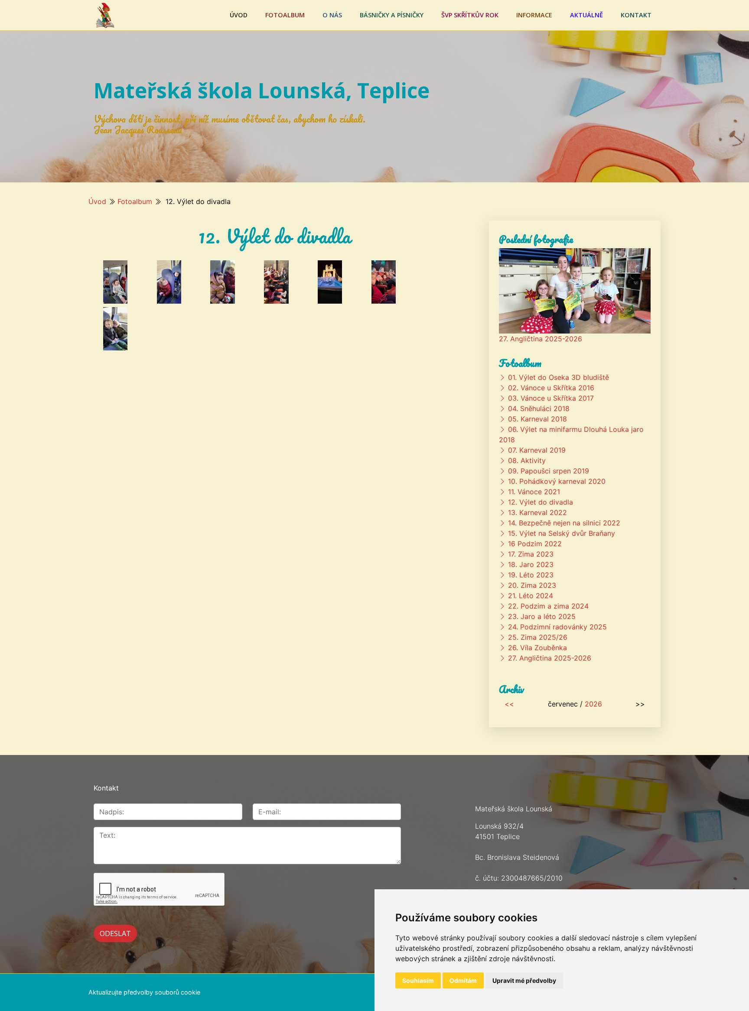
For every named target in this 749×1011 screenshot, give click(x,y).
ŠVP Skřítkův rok (469, 15)
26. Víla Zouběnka (537, 647)
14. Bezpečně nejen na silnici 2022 (564, 522)
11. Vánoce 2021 (534, 491)
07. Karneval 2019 (537, 450)
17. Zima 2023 (531, 554)
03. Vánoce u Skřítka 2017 (551, 398)
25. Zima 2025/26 (537, 637)
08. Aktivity (527, 460)
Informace (534, 15)
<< (509, 704)
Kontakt (636, 15)
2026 (593, 704)
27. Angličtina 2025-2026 (540, 338)
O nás (332, 15)
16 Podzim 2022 (535, 543)
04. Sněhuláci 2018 (539, 408)
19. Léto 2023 (531, 574)
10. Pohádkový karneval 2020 (557, 481)
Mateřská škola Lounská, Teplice (262, 90)
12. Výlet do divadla (540, 502)
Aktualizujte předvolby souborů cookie (144, 992)
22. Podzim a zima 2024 (548, 606)
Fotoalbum (285, 15)
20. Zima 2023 (532, 585)
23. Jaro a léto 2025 (542, 616)
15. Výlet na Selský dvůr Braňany (561, 533)
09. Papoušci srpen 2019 (548, 471)
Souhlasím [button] (418, 980)
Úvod (238, 15)
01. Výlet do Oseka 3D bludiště (558, 377)
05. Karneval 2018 (537, 419)
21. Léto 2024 (530, 595)
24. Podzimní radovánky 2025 (557, 626)
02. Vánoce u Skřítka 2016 (551, 387)
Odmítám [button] (463, 980)
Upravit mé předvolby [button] (524, 980)
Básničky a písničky (391, 15)
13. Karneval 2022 (537, 512)
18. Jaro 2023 (531, 564)
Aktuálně (586, 15)
